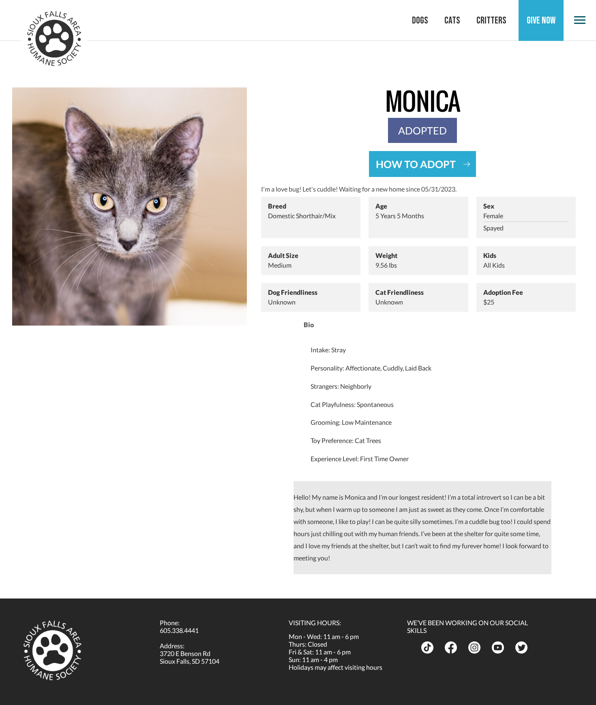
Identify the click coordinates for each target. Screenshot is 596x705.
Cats (452, 20)
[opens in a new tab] (429, 647)
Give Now (541, 20)
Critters (491, 20)
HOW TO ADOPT (416, 164)
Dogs (420, 20)
